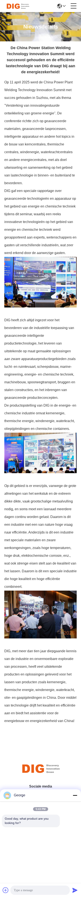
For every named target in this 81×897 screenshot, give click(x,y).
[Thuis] (40, 773)
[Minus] (75, 795)
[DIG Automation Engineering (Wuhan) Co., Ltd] (17, 6)
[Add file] (6, 890)
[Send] (74, 890)
